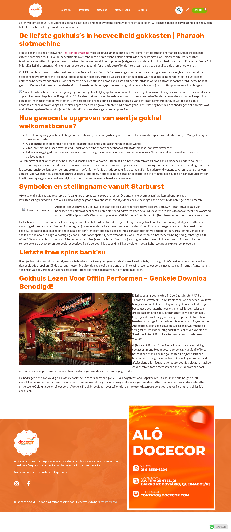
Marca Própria (122, 10)
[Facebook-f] (28, 483)
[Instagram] (16, 483)
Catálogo (102, 10)
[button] (179, 10)
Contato (142, 10)
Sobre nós (66, 10)
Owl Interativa (108, 502)
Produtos (84, 10)
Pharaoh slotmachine (76, 52)
